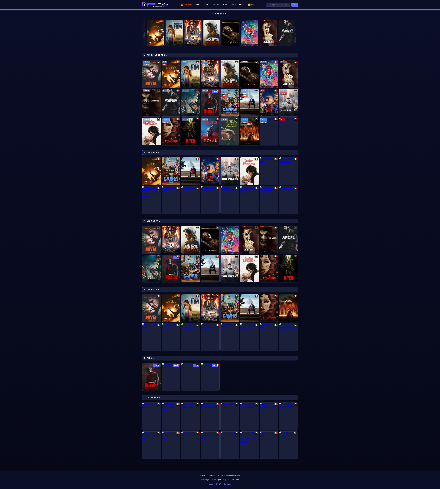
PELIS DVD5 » (151, 152)
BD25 (225, 5)
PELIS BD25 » (151, 289)
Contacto (227, 484)
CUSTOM (215, 5)
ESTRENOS (187, 4)
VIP (251, 4)
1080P (233, 5)
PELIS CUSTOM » (153, 221)
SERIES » (149, 358)
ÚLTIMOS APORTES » (155, 55)
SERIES (242, 5)
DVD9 (206, 5)
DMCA (218, 484)
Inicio (211, 484)
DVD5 (198, 5)
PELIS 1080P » (152, 398)
